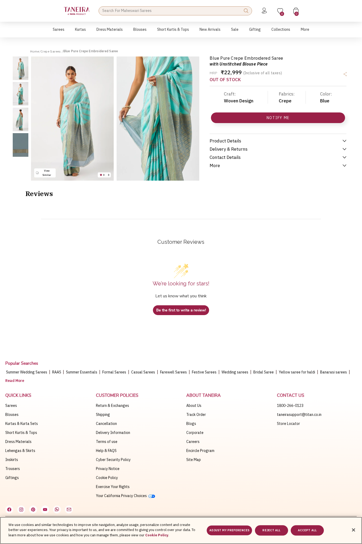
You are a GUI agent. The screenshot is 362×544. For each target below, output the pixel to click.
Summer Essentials (81, 372)
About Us (193, 405)
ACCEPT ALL (307, 530)
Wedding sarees (235, 372)
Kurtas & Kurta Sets (21, 423)
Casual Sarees (143, 372)
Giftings (12, 477)
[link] (140, 32)
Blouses (12, 414)
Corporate (195, 432)
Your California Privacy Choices (122, 495)
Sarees (11, 405)
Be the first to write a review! (181, 310)
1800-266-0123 (290, 405)
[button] (58, 32)
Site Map (193, 459)
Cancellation (106, 423)
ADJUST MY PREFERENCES (229, 530)
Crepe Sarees (51, 51)
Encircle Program (200, 450)
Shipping (103, 414)
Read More (14, 380)
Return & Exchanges (112, 405)
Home (34, 51)
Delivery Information (113, 432)
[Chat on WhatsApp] (57, 509)
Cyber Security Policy (113, 459)
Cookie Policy (107, 477)
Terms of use (106, 441)
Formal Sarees (114, 372)
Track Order (196, 414)
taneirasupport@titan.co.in (299, 414)
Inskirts (11, 459)
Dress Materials (18, 441)
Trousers (12, 468)
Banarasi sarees (333, 372)
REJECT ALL (271, 530)
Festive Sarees (204, 372)
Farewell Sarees (173, 372)
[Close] (353, 530)
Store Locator (288, 423)
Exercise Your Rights (113, 486)
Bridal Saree (263, 372)
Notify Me (278, 117)
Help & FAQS (106, 450)
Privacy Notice (108, 468)
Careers (193, 441)
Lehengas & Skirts (20, 450)
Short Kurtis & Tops (21, 432)
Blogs (191, 423)
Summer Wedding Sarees (26, 372)
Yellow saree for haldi (297, 372)
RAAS (57, 372)
